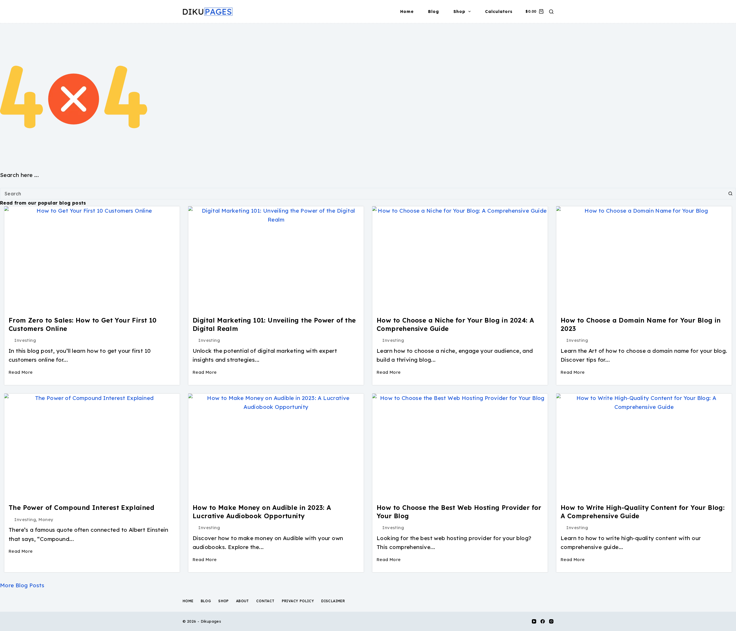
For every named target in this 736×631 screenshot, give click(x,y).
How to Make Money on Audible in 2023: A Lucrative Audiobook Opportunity (262, 512)
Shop (459, 11)
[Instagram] (551, 621)
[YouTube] (534, 621)
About (242, 601)
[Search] (551, 11)
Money (46, 519)
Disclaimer (333, 601)
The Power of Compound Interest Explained (81, 508)
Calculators (499, 11)
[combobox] (362, 193)
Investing (25, 340)
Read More (21, 372)
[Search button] (730, 193)
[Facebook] (542, 621)
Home (407, 11)
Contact (265, 601)
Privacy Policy (298, 601)
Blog (433, 11)
